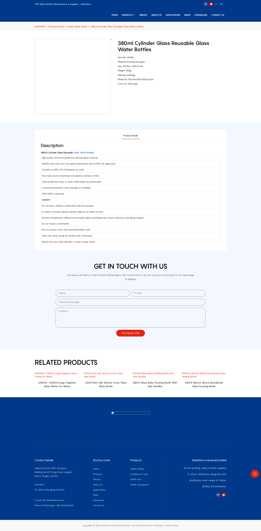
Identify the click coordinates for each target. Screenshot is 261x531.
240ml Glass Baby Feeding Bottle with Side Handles (155, 384)
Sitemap (158, 525)
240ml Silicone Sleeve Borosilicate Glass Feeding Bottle (204, 384)
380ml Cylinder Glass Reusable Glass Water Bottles (117, 26)
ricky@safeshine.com (53, 500)
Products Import (56, 26)
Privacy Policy (172, 525)
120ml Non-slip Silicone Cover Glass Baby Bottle (106, 384)
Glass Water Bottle (77, 26)
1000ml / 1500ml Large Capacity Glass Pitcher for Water (57, 384)
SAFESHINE (40, 26)
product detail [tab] (130, 135)
